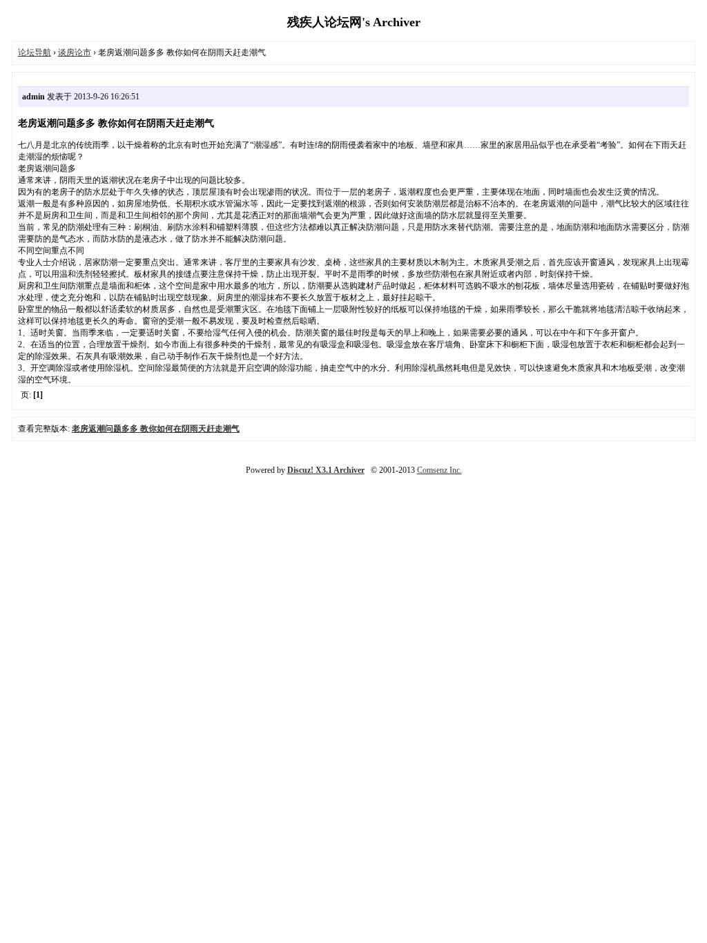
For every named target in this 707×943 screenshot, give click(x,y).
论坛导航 (34, 52)
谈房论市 (74, 52)
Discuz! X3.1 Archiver (326, 470)
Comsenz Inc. (439, 470)
